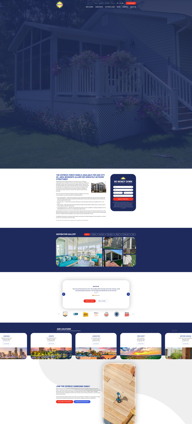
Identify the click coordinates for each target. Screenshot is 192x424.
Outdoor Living (110, 7)
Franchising (107, 3)
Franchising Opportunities (82, 401)
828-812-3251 (186, 340)
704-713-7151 (7, 340)
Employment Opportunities (64, 401)
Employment (101, 3)
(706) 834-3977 (52, 340)
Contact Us (113, 3)
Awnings (125, 7)
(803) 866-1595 (141, 340)
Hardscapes (99, 7)
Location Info (6, 343)
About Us (133, 7)
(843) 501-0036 (97, 340)
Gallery (96, 3)
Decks (119, 7)
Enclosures (89, 7)
